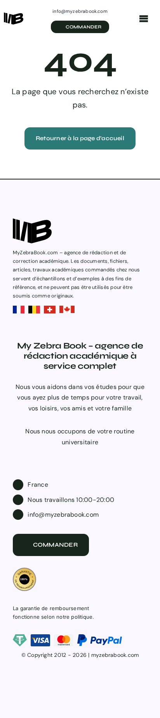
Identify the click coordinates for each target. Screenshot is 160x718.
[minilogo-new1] (13, 15)
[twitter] (73, 457)
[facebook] (61, 457)
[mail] (98, 457)
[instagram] (86, 457)
